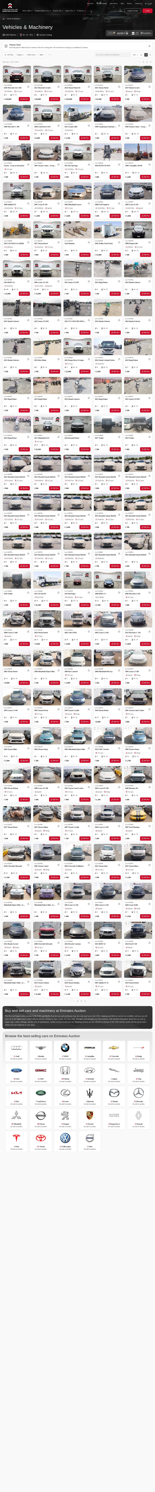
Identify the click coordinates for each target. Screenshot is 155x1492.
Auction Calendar (101, 3)
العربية (150, 3)
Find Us (129, 3)
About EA (90, 3)
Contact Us (138, 3)
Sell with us (113, 3)
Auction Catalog (45, 35)
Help (122, 3)
